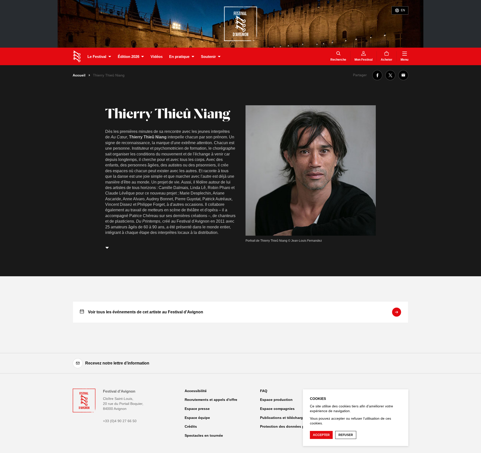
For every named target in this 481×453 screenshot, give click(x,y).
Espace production (276, 400)
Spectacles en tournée (204, 435)
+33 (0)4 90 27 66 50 (120, 421)
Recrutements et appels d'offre (211, 400)
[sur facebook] (377, 75)
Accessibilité (196, 391)
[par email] (403, 75)
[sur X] (390, 75)
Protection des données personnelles (292, 426)
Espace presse (197, 409)
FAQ (263, 391)
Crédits (191, 426)
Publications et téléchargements (287, 418)
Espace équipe (197, 418)
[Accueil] (77, 56)
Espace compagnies (277, 409)
